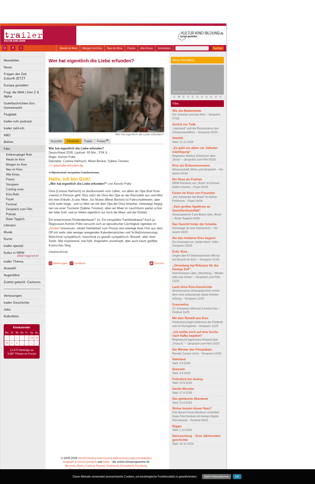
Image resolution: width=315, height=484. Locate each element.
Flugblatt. (10, 114)
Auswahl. (10, 268)
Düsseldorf (127, 465)
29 (31, 337)
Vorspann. (12, 184)
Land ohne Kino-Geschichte (192, 287)
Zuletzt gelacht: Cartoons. (22, 282)
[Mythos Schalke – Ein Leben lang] (197, 97)
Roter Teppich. (15, 219)
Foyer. (10, 199)
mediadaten (144, 458)
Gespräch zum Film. (19, 209)
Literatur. (10, 225)
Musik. (8, 232)
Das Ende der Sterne (186, 92)
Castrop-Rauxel (95, 465)
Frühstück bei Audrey (187, 379)
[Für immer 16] (216, 97)
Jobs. (8, 309)
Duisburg (141, 465)
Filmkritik (73, 141)
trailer (106, 461)
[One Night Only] (174, 97)
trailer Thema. (14, 261)
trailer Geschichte (16, 302)
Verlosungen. (13, 295)
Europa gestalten (16, 85)
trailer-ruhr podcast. (18, 121)
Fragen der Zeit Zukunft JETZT (25, 76)
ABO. (7, 135)
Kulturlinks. (12, 316)
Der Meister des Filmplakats (192, 349)
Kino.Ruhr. (13, 194)
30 (36, 337)
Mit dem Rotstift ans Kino (190, 318)
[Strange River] (211, 97)
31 (7, 343)
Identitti (177, 138)
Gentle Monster (183, 388)
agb (132, 458)
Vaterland (179, 359)
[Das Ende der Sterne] (179, 97)
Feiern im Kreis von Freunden (193, 193)
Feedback (80, 263)
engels (92, 461)
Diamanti (178, 369)
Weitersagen (60, 263)
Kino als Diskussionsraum (191, 165)
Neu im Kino (114, 48)
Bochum (70, 465)
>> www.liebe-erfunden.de (66, 165)
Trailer (88, 141)
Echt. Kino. (180, 251)
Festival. (12, 204)
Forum (131, 48)
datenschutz (120, 458)
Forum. (10, 179)
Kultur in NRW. (14, 252)
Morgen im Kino (92, 48)
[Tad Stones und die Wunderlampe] (192, 97)
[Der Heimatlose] (202, 97)
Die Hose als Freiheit (187, 179)
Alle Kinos (146, 48)
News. (8, 67)
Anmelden (164, 48)
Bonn (80, 465)
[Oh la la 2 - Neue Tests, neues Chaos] (183, 97)
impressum (104, 458)
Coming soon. (15, 189)
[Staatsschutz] (206, 97)
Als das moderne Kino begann (194, 238)
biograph (68, 461)
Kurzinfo (56, 141)
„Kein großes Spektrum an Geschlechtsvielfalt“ (191, 208)
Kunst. (8, 239)
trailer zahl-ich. (14, 128)
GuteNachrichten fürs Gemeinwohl (19, 105)
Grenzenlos (180, 304)
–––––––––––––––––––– (22, 288)
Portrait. (11, 214)
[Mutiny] (188, 97)
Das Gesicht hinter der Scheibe (194, 224)
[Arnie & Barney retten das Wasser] (220, 97)
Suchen (218, 48)
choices (81, 461)
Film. (7, 149)
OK (237, 476)
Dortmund (112, 465)
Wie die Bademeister (187, 110)
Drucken (159, 263)
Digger (177, 426)
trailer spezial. (14, 246)
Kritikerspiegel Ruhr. (19, 154)
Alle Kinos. (13, 174)
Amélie (54, 228)
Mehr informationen (216, 476)
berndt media (86, 458)
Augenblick (12, 275)
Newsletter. (12, 60)
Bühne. (9, 142)
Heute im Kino (68, 48)
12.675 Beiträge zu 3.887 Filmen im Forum (21, 351)
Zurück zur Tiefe (184, 124)
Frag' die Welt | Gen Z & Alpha (21, 94)
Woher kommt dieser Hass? (192, 408)
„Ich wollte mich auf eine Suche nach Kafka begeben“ (195, 334)
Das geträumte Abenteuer (190, 398)
